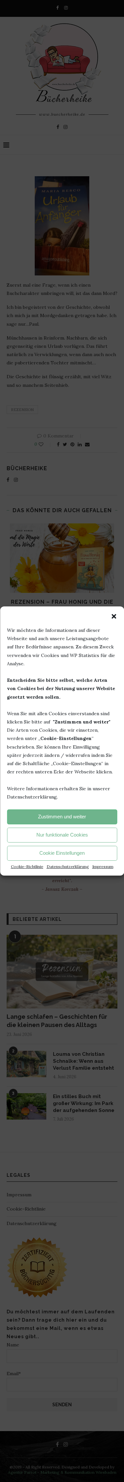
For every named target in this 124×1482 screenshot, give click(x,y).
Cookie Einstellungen (62, 853)
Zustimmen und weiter (62, 816)
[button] (113, 616)
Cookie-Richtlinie (27, 866)
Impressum (102, 866)
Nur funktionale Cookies (62, 835)
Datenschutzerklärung (68, 866)
